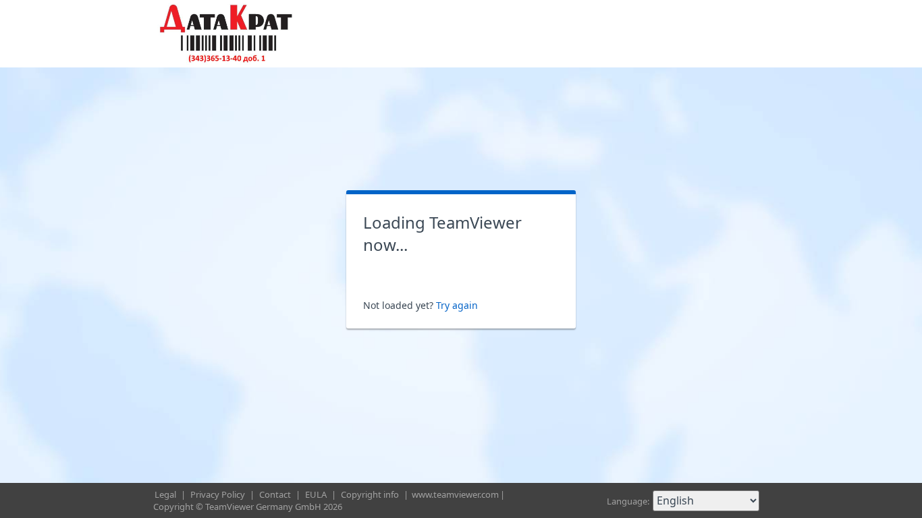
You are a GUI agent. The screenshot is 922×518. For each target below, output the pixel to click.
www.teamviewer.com (455, 494)
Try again (457, 305)
